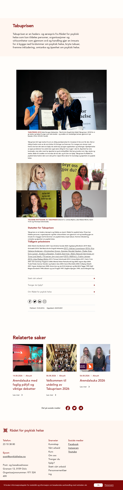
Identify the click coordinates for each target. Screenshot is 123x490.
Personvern (109, 485)
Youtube (72, 451)
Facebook (73, 444)
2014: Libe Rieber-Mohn (38, 259)
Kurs (50, 451)
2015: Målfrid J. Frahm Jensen (77, 256)
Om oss (52, 455)
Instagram (73, 447)
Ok (98, 485)
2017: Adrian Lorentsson (74, 248)
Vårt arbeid (54, 447)
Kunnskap (53, 444)
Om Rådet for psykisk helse (40, 292)
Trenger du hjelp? (35, 285)
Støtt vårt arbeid (35, 278)
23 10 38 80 (9, 444)
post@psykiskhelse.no (14, 456)
